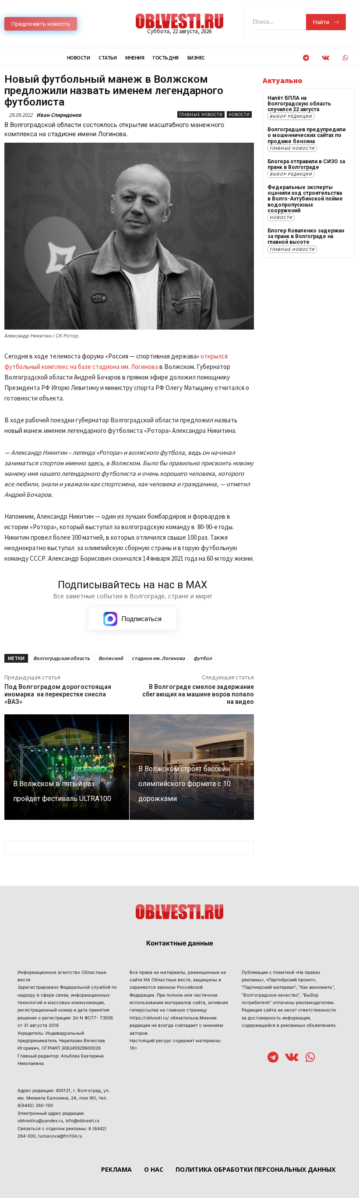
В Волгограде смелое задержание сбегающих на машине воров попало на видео (198, 694)
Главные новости (201, 114)
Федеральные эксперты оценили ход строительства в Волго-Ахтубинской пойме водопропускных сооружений (305, 199)
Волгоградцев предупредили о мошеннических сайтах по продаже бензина (306, 135)
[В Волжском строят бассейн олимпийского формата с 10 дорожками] (192, 767)
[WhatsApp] (345, 58)
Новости (239, 114)
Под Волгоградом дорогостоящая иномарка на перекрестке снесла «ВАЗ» (57, 694)
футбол (203, 658)
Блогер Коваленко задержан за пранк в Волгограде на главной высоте (305, 236)
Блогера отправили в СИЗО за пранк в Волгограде (306, 164)
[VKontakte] (325, 58)
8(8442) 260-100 (35, 1105)
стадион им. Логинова (158, 658)
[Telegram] (305, 58)
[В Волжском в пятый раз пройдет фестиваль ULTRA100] (66, 767)
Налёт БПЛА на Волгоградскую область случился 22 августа (299, 103)
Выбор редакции (291, 116)
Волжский (111, 658)
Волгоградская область (61, 658)
